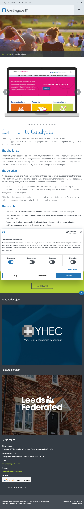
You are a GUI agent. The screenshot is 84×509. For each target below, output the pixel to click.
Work (9, 54)
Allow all (69, 276)
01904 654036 (27, 2)
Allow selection (42, 276)
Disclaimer (66, 501)
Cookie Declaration (76, 503)
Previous (6, 92)
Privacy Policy (76, 501)
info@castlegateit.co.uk (11, 2)
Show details (72, 269)
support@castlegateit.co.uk (12, 471)
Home (4, 54)
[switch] (32, 262)
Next (77, 92)
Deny (15, 276)
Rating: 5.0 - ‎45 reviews (23, 480)
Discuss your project (16, 487)
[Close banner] (81, 232)
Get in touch (42, 286)
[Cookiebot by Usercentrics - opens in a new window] (67, 232)
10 (55, 124)
